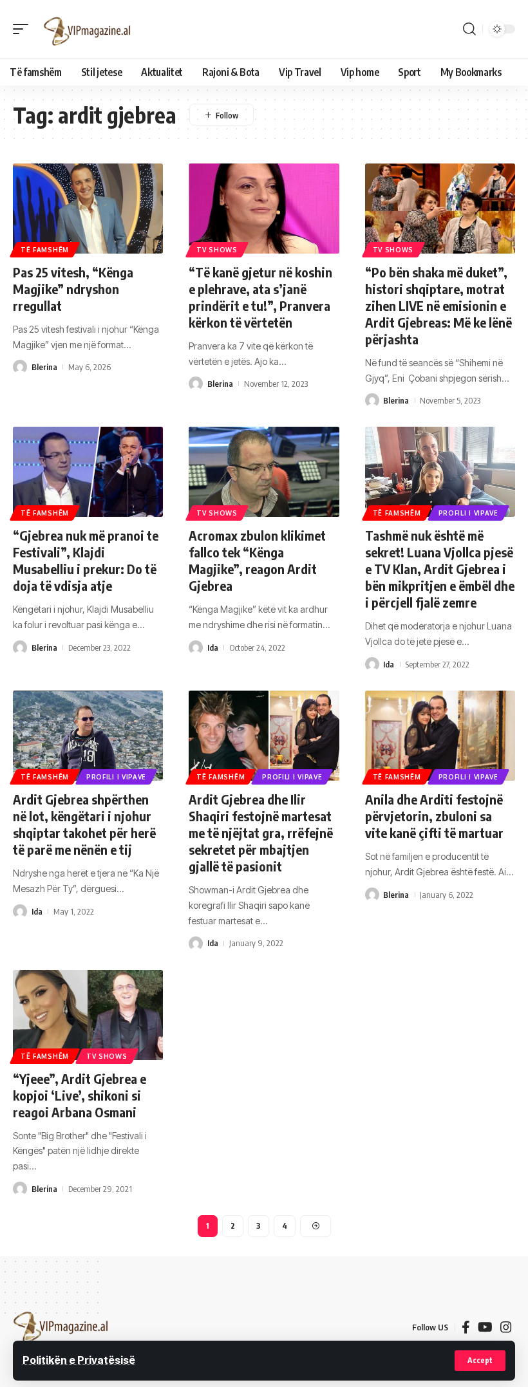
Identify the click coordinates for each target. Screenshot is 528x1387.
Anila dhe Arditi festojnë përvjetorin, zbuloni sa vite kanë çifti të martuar (434, 816)
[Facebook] (465, 1327)
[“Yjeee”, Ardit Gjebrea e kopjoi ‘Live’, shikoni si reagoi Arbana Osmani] (88, 1015)
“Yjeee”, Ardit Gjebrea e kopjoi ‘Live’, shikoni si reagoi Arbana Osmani (79, 1095)
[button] (480, 1360)
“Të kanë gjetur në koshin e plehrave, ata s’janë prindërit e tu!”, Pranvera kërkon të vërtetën (260, 297)
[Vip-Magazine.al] (87, 29)
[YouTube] (485, 1327)
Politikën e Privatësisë (79, 1360)
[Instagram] (506, 1327)
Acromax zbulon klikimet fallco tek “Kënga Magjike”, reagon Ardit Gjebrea (257, 560)
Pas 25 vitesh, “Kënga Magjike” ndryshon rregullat (73, 288)
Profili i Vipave (468, 513)
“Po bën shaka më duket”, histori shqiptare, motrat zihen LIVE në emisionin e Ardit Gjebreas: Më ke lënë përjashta (438, 305)
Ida (212, 647)
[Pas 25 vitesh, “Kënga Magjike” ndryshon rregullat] (88, 208)
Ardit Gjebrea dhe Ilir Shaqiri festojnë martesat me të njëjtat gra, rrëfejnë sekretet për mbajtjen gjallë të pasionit (261, 832)
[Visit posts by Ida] (196, 647)
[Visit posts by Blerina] (20, 367)
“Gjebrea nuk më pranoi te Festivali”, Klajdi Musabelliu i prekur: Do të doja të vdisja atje (85, 560)
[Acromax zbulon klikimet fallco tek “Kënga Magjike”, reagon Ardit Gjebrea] (264, 472)
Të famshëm (45, 250)
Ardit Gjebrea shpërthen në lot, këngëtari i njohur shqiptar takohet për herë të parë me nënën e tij (84, 824)
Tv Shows (217, 250)
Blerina (44, 367)
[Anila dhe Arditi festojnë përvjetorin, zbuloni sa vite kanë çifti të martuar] (440, 736)
